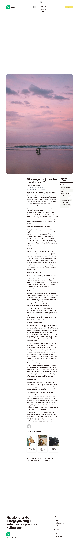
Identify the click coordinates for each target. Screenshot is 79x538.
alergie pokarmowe (65, 187)
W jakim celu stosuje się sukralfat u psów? (42, 449)
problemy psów (64, 202)
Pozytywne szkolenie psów (34, 185)
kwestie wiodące (65, 193)
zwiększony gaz (64, 206)
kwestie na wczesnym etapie (66, 190)
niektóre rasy (64, 198)
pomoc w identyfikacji (66, 200)
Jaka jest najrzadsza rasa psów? (53, 449)
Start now (69, 7)
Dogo (13, 7)
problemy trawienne (65, 204)
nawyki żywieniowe (65, 195)
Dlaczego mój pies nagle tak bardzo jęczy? (32, 449)
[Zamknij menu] (41, 2)
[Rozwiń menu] (34, 7)
